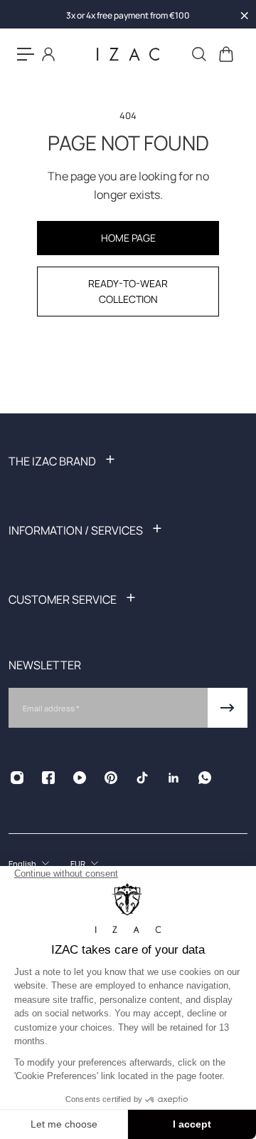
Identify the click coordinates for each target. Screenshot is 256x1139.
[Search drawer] (198, 54)
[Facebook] (48, 777)
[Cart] (225, 54)
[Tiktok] (142, 777)
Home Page (128, 237)
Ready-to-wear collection (128, 291)
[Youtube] (79, 777)
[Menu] (25, 54)
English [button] (22, 863)
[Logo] (128, 54)
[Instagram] (17, 777)
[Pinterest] (111, 777)
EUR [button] (77, 863)
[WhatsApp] (204, 777)
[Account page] (48, 54)
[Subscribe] (227, 708)
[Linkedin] (173, 777)
